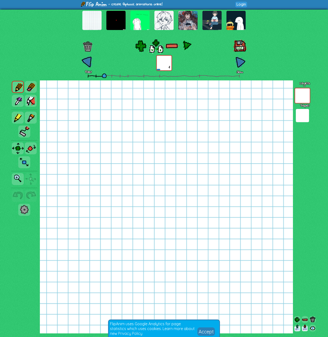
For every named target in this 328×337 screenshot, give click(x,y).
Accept (206, 332)
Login (241, 4)
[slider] (104, 75)
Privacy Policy (130, 333)
